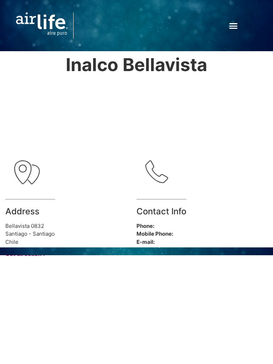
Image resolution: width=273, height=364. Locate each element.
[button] (233, 25)
